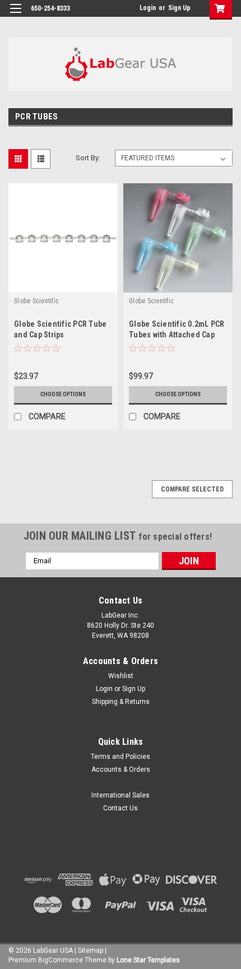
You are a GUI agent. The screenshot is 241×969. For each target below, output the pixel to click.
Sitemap (90, 950)
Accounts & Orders (120, 769)
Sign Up (179, 8)
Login (148, 8)
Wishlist (120, 676)
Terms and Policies (120, 757)
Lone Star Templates (148, 960)
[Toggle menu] (15, 15)
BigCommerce (60, 960)
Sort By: (88, 158)
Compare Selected (192, 489)
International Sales (120, 795)
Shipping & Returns (121, 702)
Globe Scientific (36, 301)
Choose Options (63, 394)
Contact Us (120, 808)
